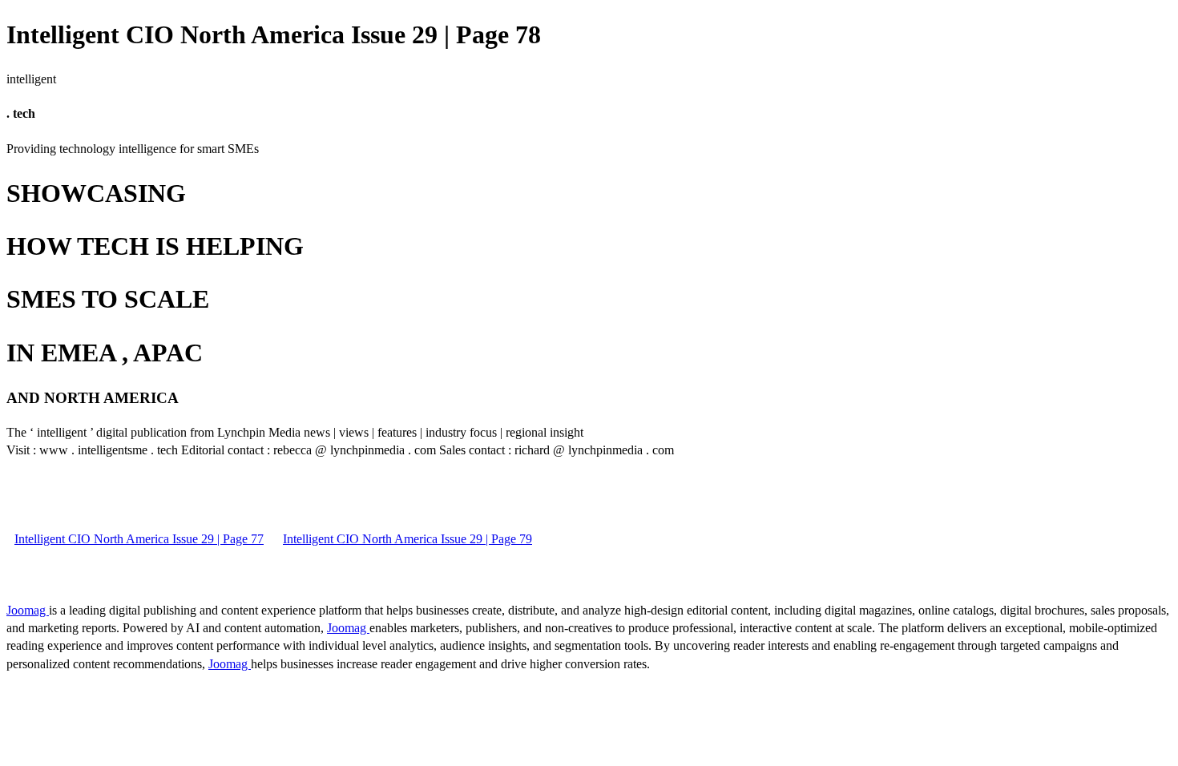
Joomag (27, 610)
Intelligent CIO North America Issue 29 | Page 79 (407, 539)
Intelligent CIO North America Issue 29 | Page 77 (139, 539)
